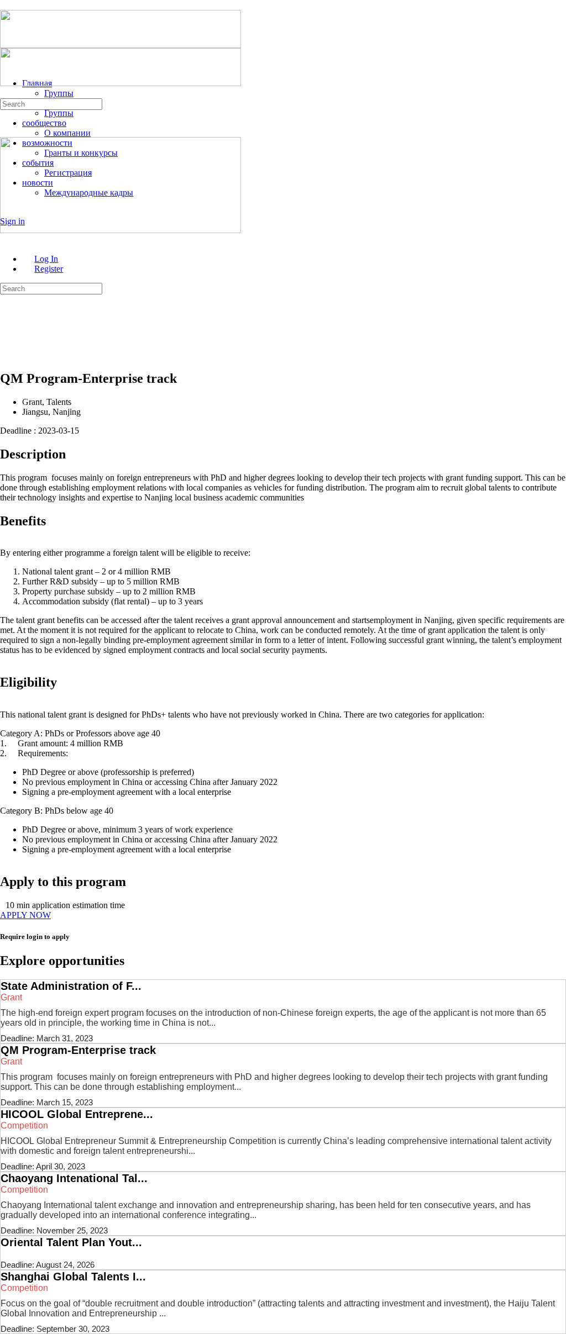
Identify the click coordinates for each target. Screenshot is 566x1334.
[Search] (6, 93)
